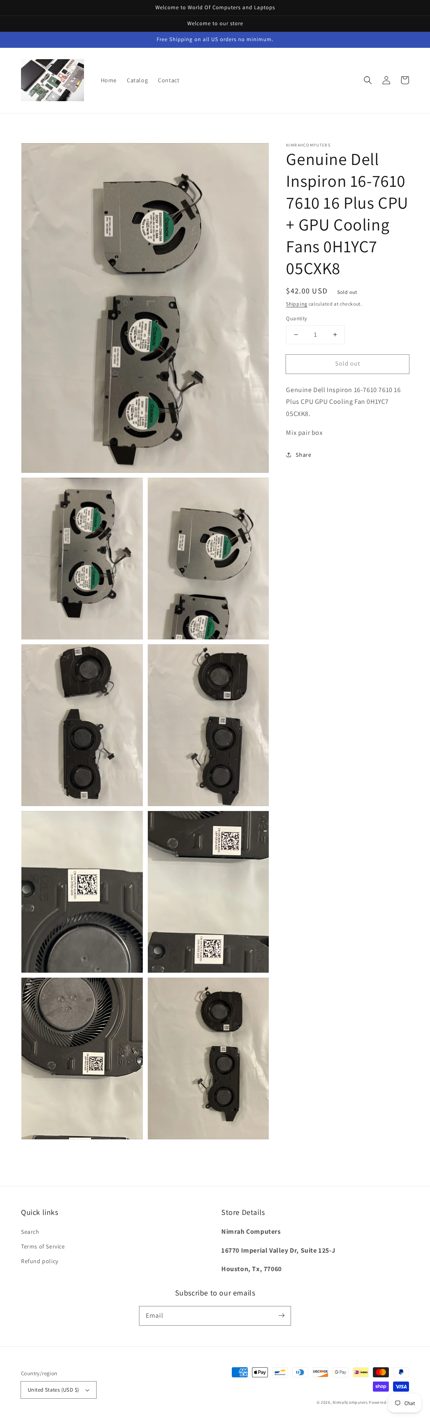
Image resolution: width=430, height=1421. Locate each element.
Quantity (296, 318)
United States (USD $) (53, 1389)
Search (30, 1231)
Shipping (296, 304)
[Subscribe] (281, 1315)
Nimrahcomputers (350, 1402)
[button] (368, 80)
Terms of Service (43, 1246)
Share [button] (303, 454)
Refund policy (39, 1261)
